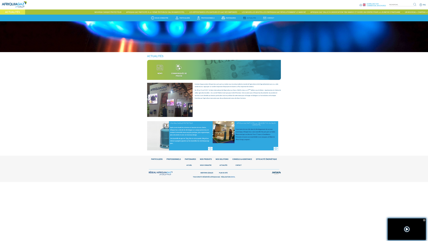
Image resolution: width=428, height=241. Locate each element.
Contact (270, 18)
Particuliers (184, 18)
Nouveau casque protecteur (65, 12)
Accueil (189, 165)
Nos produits (206, 159)
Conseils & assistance (242, 159)
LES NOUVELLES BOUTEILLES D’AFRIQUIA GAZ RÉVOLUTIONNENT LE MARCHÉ (231, 12)
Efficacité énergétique (266, 159)
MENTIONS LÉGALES (207, 173)
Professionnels (208, 18)
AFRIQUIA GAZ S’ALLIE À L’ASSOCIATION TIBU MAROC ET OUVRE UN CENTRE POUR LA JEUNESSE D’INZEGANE (312, 12)
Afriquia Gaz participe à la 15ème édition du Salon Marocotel (112, 12)
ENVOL (233, 177)
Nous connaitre (161, 18)
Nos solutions (222, 159)
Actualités (251, 18)
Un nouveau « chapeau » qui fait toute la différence (386, 12)
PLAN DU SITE (223, 173)
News (159, 73)
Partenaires (231, 18)
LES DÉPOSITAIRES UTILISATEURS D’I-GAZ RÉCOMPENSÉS (170, 12)
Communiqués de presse (179, 74)
